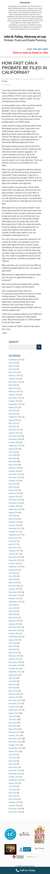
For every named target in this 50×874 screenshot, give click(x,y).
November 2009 (15, 812)
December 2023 (15, 382)
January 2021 (14, 433)
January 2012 (14, 735)
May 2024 (13, 366)
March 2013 (13, 691)
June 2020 (13, 455)
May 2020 (13, 458)
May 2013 (13, 684)
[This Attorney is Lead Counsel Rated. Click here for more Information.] (10, 834)
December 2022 (15, 398)
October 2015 (14, 598)
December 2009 (15, 809)
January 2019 (14, 497)
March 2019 (13, 490)
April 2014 (13, 649)
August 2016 (14, 570)
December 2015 (15, 592)
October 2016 (14, 563)
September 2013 (15, 672)
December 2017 (15, 528)
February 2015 (14, 621)
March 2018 (13, 519)
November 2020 (15, 439)
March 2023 (13, 388)
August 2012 (14, 713)
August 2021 (14, 420)
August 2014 (14, 640)
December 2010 (15, 770)
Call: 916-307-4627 (37, 49)
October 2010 (14, 777)
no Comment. (6, 85)
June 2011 (13, 758)
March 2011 (13, 767)
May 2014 (13, 646)
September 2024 (15, 360)
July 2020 (12, 452)
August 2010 (14, 783)
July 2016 (12, 573)
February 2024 (14, 376)
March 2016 (13, 582)
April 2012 (13, 726)
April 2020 (13, 461)
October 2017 (14, 532)
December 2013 (15, 662)
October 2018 (14, 506)
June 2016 (13, 576)
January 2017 (14, 554)
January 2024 (14, 379)
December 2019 (15, 474)
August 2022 (14, 407)
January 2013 (14, 697)
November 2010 (15, 774)
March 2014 (13, 653)
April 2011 (12, 764)
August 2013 (14, 675)
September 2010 (15, 780)
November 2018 (15, 503)
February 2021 (14, 430)
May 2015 (13, 611)
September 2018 (15, 509)
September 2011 (15, 748)
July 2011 (12, 754)
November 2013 (15, 665)
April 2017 (13, 544)
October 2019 (14, 481)
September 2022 (15, 404)
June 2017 (13, 541)
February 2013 (14, 694)
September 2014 (15, 637)
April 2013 (13, 688)
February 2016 (14, 586)
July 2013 (12, 678)
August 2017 (14, 538)
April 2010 (13, 796)
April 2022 (13, 414)
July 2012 (12, 716)
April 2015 (13, 614)
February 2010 (14, 802)
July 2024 (12, 363)
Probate (4, 81)
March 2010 (13, 799)
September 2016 (15, 567)
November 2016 (15, 560)
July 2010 (12, 786)
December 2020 (15, 436)
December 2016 (15, 557)
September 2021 (15, 417)
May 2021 (13, 423)
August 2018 (14, 512)
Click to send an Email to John (30, 52)
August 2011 (13, 751)
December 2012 (15, 700)
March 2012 (13, 729)
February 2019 (14, 493)
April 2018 (13, 516)
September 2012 (15, 710)
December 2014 (15, 627)
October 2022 (14, 401)
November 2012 (15, 703)
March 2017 (13, 548)
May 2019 (13, 484)
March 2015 (13, 618)
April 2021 (13, 426)
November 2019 (15, 477)
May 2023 (13, 385)
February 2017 (14, 551)
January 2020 (14, 471)
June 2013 (13, 681)
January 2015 (14, 624)
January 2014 (14, 659)
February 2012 (14, 732)
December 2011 (15, 739)
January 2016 (14, 589)
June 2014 (13, 643)
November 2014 (15, 630)
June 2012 (13, 719)
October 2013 (14, 669)
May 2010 (13, 793)
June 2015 (13, 608)
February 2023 (14, 391)
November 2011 (15, 742)
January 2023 (14, 395)
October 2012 (14, 707)
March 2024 (13, 372)
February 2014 (14, 656)
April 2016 (13, 579)
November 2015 (15, 595)
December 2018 (15, 500)
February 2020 (14, 468)
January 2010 (14, 805)
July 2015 (12, 605)
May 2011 (12, 761)
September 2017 (15, 535)
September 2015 (15, 602)
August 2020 (14, 449)
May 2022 (13, 410)
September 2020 (15, 446)
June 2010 (13, 790)
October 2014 (14, 633)
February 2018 (14, 522)
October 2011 (14, 745)
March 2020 (13, 465)
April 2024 (13, 369)
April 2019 (13, 487)
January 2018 (14, 525)
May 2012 (13, 723)
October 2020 (14, 442)
